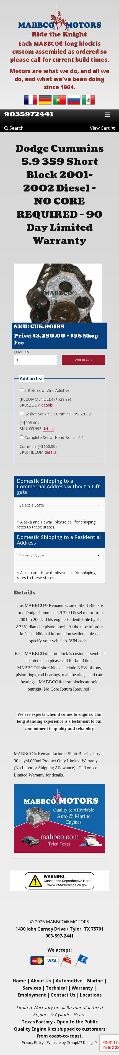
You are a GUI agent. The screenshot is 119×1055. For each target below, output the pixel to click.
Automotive (69, 981)
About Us (41, 981)
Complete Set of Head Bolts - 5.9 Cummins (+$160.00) (52, 442)
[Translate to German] (45, 99)
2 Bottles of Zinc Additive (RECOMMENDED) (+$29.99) (45, 395)
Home (19, 981)
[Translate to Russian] (74, 99)
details (47, 405)
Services (32, 988)
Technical (56, 988)
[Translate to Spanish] (88, 99)
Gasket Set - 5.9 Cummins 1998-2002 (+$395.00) (55, 418)
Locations (91, 995)
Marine (95, 981)
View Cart (100, 128)
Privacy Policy (32, 1042)
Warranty (82, 988)
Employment (32, 995)
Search (16, 128)
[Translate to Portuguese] (59, 99)
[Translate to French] (30, 99)
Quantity (21, 351)
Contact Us (63, 995)
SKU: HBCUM (38, 452)
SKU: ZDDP (36, 405)
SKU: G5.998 (37, 428)
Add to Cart (83, 359)
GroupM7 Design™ (81, 1042)
